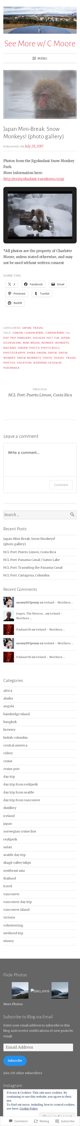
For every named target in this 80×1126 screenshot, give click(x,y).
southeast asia (14, 871)
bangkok (10, 722)
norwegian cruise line (19, 831)
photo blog (50, 347)
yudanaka (11, 367)
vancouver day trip (17, 902)
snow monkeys (29, 357)
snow (52, 352)
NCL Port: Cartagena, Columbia (26, 575)
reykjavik (10, 839)
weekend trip (13, 933)
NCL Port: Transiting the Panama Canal (32, 568)
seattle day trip (14, 855)
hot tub (53, 337)
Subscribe (15, 1061)
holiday (39, 337)
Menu (42, 58)
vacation (24, 362)
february (24, 337)
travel (38, 327)
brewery (9, 730)
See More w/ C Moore (40, 43)
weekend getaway (47, 362)
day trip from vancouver (21, 800)
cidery (8, 753)
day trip (9, 337)
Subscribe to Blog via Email (28, 1016)
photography (14, 352)
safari (7, 847)
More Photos (13, 1004)
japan (26, 327)
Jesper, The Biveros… (30, 613)
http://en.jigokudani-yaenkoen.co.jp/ (33, 179)
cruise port (11, 769)
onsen (23, 347)
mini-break (31, 342)
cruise (7, 761)
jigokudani (12, 342)
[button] (30, 227)
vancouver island (16, 910)
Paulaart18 (23, 629)
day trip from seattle (18, 792)
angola (8, 706)
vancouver (11, 894)
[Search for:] (40, 515)
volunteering (13, 925)
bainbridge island (16, 714)
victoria (9, 917)
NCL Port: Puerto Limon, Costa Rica (29, 552)
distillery (9, 808)
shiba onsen (36, 352)
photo (34, 347)
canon (17, 332)
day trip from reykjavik (20, 784)
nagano (9, 347)
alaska (8, 698)
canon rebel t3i (57, 332)
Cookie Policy (29, 1108)
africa (7, 691)
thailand (9, 878)
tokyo (47, 357)
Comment (61, 485)
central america (15, 745)
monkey (47, 342)
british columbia (15, 738)
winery (8, 941)
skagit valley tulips (17, 863)
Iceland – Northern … (58, 602)
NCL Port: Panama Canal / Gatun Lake (31, 560)
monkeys (62, 342)
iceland (9, 816)
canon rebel (34, 332)
